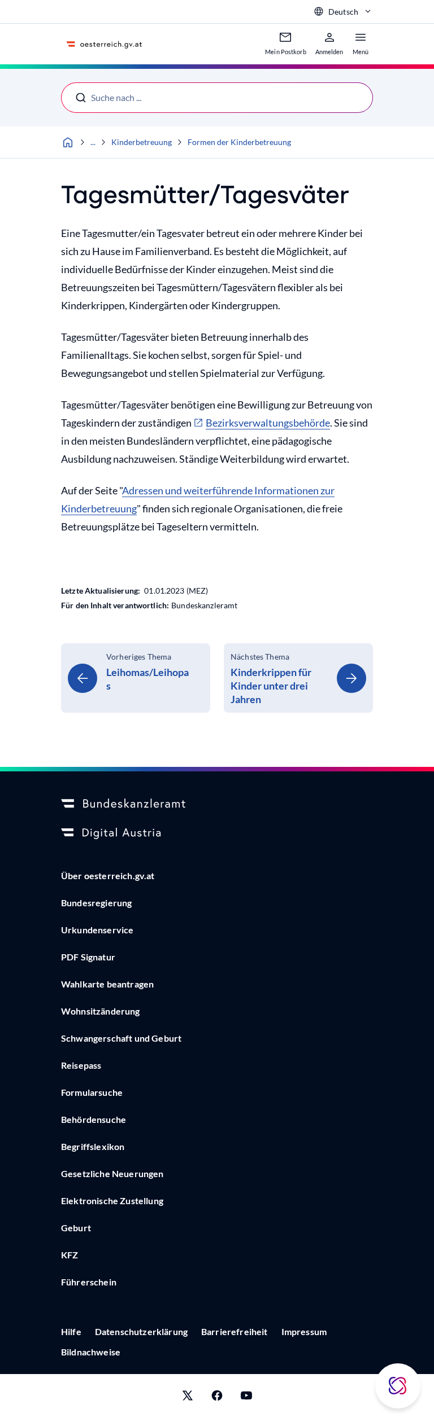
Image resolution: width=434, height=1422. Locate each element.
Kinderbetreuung (141, 142)
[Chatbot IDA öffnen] (397, 1385)
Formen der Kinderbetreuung (239, 142)
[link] (135, 678)
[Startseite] (68, 142)
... (93, 142)
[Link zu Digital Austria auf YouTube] (246, 1398)
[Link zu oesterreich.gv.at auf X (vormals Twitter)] (188, 1398)
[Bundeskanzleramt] (217, 804)
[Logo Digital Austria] (217, 833)
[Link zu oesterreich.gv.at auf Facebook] (217, 1398)
